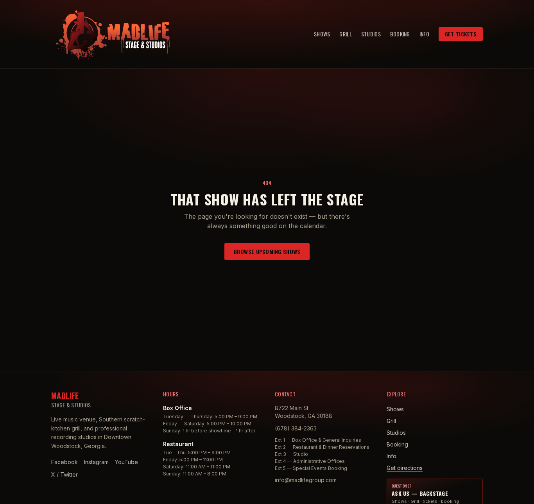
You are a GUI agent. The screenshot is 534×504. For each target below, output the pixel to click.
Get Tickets (461, 34)
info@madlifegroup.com (306, 480)
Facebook (64, 462)
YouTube (126, 462)
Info (424, 34)
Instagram (96, 462)
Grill (345, 34)
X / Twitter (64, 474)
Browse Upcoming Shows (267, 251)
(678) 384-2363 (296, 428)
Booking (400, 34)
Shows (322, 34)
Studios (371, 34)
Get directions (405, 467)
